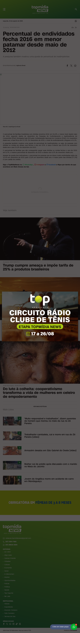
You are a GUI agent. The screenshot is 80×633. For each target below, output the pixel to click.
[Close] (78, 291)
